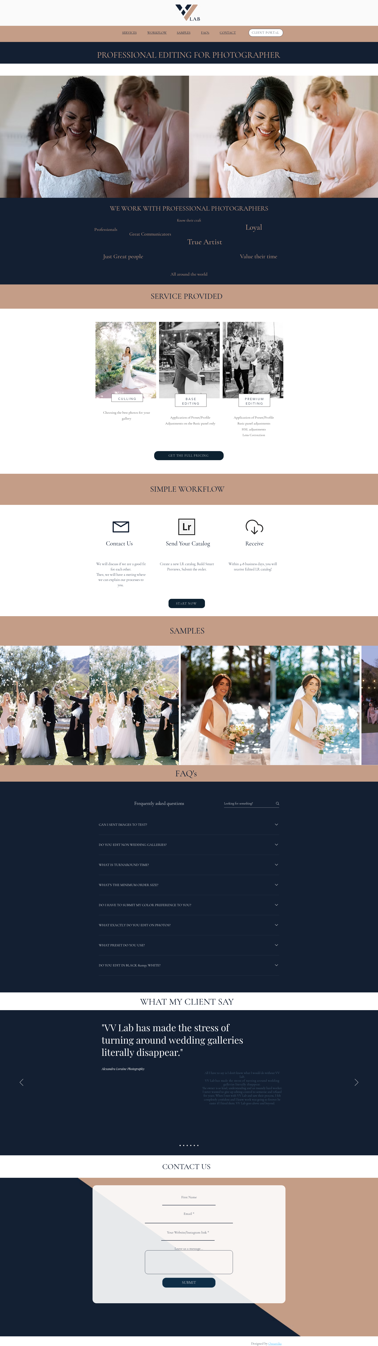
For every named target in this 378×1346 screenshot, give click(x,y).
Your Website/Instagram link (187, 1232)
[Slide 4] (190, 1145)
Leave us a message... (189, 1248)
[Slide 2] (183, 1145)
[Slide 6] (197, 1145)
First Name (189, 1197)
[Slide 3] (187, 1145)
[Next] (356, 1082)
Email (188, 1213)
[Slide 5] (194, 1145)
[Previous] (21, 1082)
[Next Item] (371, 705)
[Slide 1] (180, 1145)
